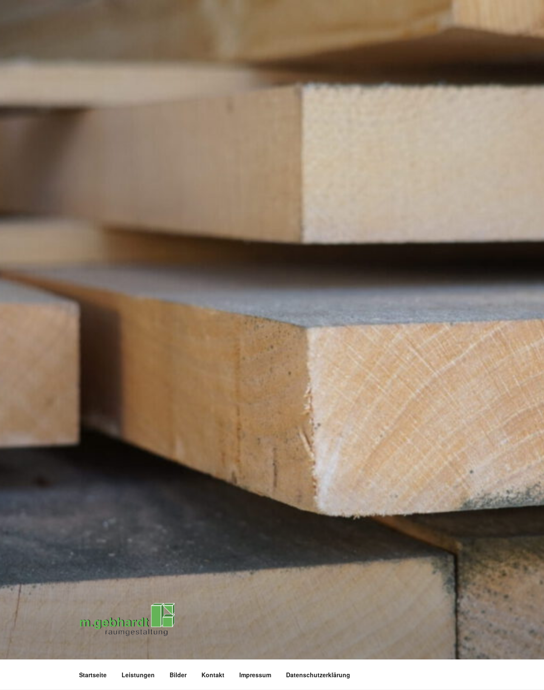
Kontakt (212, 674)
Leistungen (138, 674)
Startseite (93, 674)
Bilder (178, 674)
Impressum (255, 674)
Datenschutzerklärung (318, 674)
